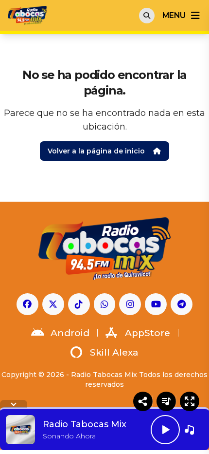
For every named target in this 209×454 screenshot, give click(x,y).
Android (70, 333)
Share (143, 401)
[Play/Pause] (165, 429)
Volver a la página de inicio (96, 151)
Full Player (189, 401)
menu (173, 15)
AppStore (147, 333)
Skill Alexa (114, 352)
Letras (166, 401)
